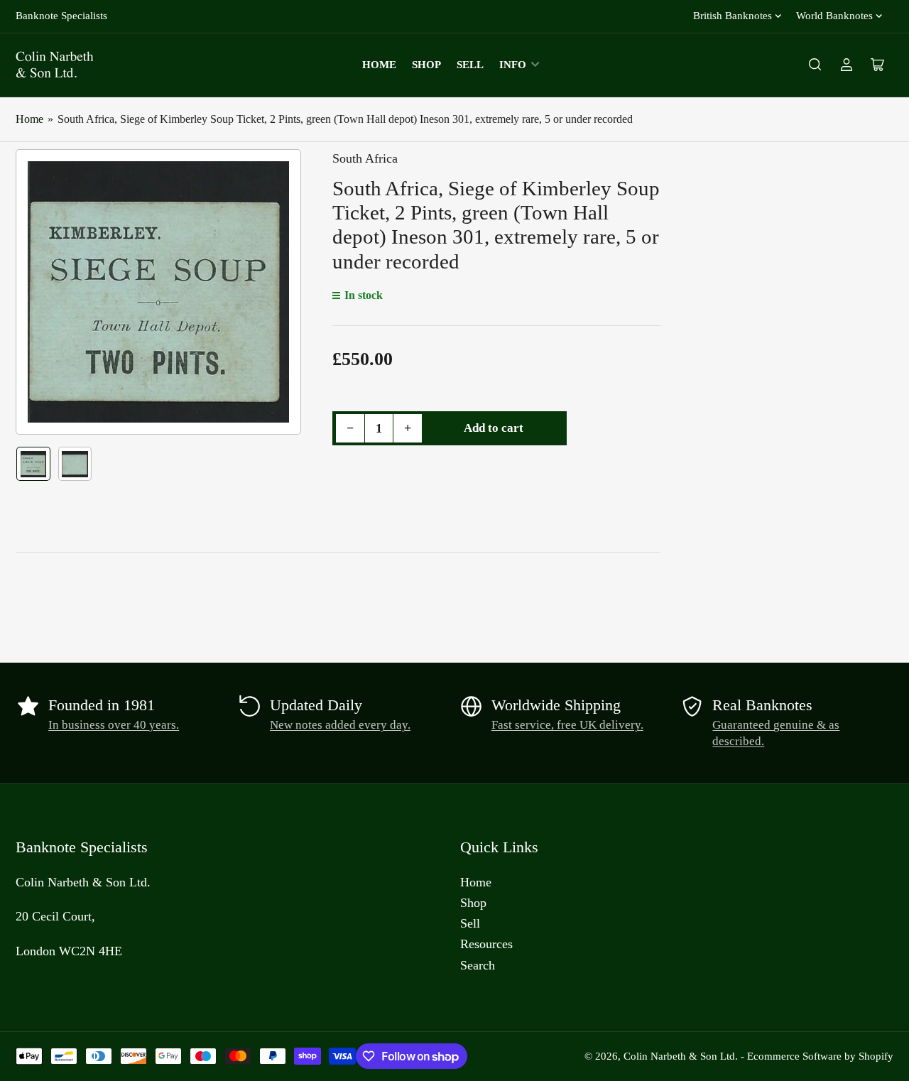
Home (379, 64)
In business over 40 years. (113, 725)
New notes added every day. (340, 725)
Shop (426, 64)
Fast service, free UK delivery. (567, 725)
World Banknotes (834, 15)
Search (477, 965)
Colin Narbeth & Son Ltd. (681, 1056)
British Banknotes (732, 15)
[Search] (815, 64)
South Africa (365, 158)
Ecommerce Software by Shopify (820, 1056)
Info (512, 64)
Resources (486, 944)
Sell (470, 64)
